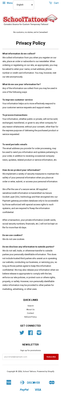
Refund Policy (30, 317)
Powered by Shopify (45, 371)
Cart (56, 3)
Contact (30, 313)
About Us (30, 310)
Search (30, 306)
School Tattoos (29, 371)
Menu (9, 3)
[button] (23, 4)
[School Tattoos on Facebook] (30, 334)
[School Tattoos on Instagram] (39, 334)
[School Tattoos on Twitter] (21, 334)
